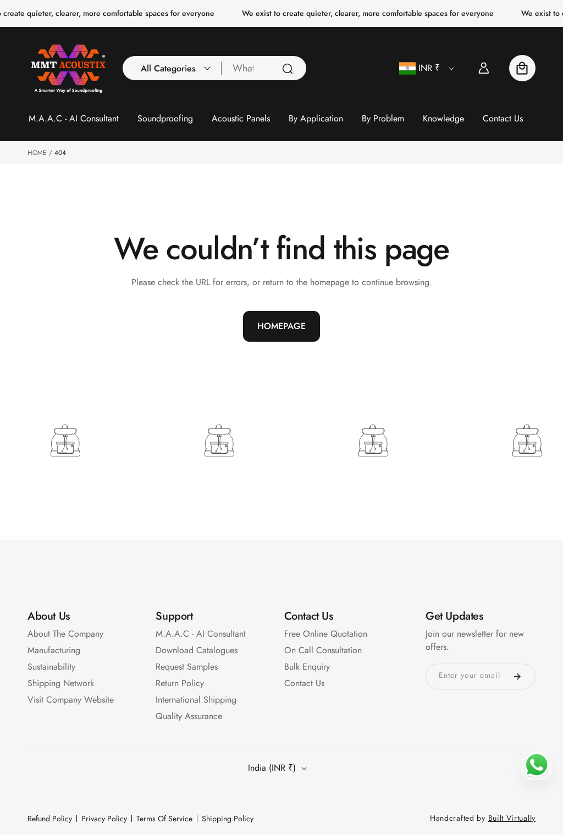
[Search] (287, 69)
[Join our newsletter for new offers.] (517, 676)
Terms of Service (164, 818)
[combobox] (264, 68)
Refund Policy (49, 818)
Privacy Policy (104, 818)
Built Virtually (512, 817)
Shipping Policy (227, 818)
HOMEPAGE (281, 326)
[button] (172, 68)
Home (37, 153)
